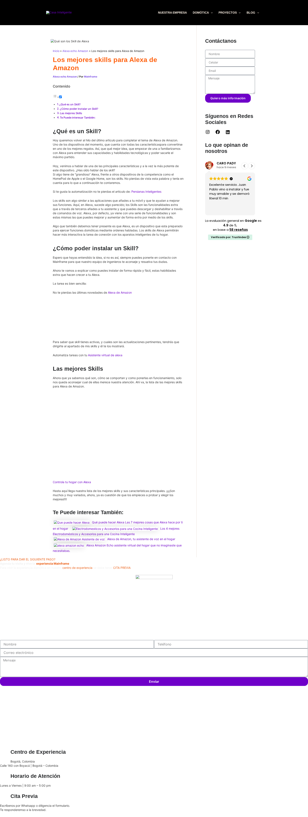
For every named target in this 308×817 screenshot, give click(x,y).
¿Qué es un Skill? (70, 104)
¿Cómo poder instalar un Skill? (79, 108)
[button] (211, 12)
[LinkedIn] (227, 133)
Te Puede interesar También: (78, 117)
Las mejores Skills (71, 113)
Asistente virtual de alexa (105, 355)
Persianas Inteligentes (146, 191)
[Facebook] (217, 133)
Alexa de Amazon (120, 292)
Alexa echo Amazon (65, 76)
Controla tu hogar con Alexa (72, 482)
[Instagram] (207, 133)
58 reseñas (238, 229)
